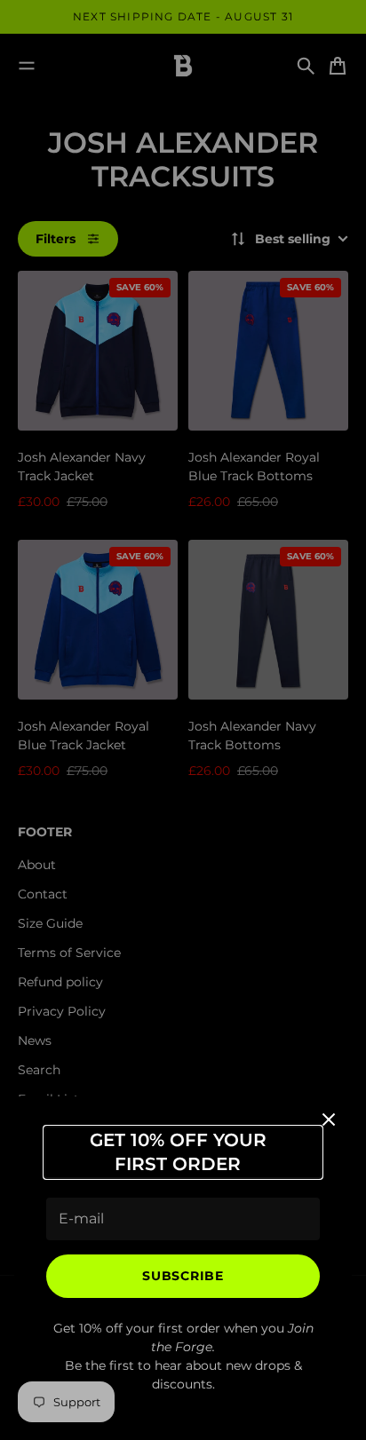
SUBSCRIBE (182, 1276)
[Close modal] (329, 1119)
